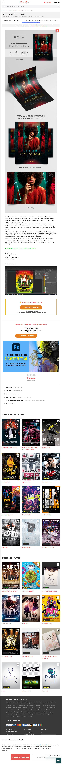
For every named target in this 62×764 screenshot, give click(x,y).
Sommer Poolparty (27, 591)
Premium (48, 2)
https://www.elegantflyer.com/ (44, 744)
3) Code (7, 255)
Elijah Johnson (15, 394)
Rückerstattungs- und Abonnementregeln (29, 733)
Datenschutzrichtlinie (6, 750)
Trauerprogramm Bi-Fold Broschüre (49, 657)
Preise (42, 733)
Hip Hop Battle (26, 515)
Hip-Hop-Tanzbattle (48, 547)
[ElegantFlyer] (25, 2)
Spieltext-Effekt (26, 691)
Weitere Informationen (25, 397)
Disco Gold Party (7, 656)
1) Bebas (7, 252)
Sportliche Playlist (27, 656)
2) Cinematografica (11, 254)
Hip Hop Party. (6, 482)
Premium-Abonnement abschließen (38, 26)
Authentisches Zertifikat (49, 591)
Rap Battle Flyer (27, 482)
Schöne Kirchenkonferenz (9, 591)
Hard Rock (25, 623)
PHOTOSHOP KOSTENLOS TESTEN (31, 22)
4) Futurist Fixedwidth (12, 257)
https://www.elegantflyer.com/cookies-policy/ (11, 748)
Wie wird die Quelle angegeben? (35, 400)
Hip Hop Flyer (18, 387)
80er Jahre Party (47, 623)
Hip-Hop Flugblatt (7, 515)
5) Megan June (9, 259)
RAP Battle (5, 547)
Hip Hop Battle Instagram (9, 447)
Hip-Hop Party (26, 547)
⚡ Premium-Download (31, 307)
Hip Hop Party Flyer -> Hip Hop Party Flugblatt (29, 448)
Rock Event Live (6, 623)
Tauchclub (45, 691)
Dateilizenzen (9, 734)
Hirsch (3, 691)
